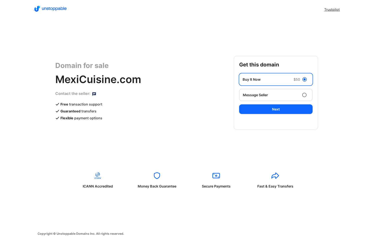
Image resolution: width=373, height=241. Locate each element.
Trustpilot (332, 9)
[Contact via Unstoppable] (94, 93)
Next (276, 109)
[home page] (50, 8)
